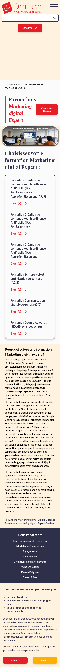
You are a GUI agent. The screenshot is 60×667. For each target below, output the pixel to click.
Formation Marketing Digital (24, 86)
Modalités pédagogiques (30, 545)
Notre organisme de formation (30, 540)
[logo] (21, 12)
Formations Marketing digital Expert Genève (29, 523)
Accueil (9, 84)
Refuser (45, 660)
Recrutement (30, 556)
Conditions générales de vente (30, 561)
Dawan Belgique (30, 572)
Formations (21, 84)
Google (33, 625)
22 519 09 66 (30, 27)
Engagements (30, 551)
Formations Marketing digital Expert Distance (30, 519)
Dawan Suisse (30, 577)
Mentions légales (30, 566)
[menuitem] (30, 541)
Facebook (46, 625)
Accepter (15, 660)
